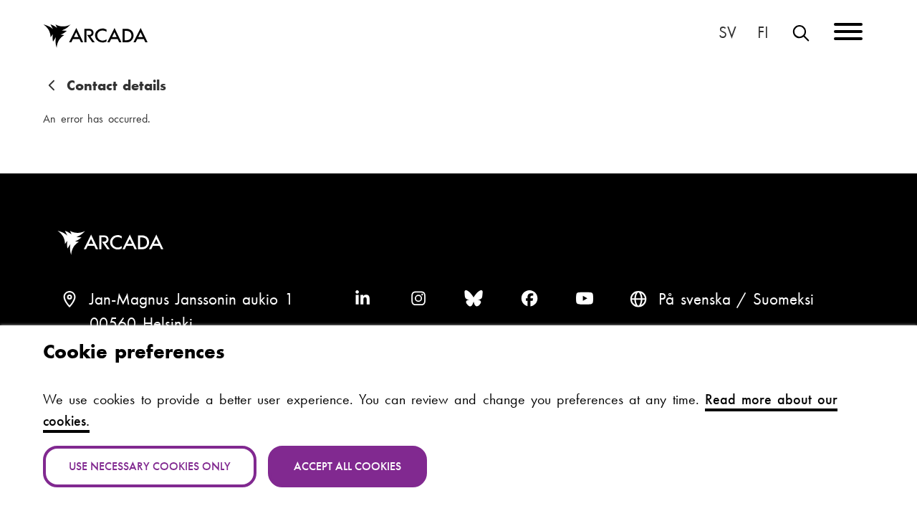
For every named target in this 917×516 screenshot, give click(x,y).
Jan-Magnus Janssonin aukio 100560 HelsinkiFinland (192, 323)
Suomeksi (764, 33)
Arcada (95, 36)
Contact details (117, 85)
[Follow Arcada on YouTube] (585, 299)
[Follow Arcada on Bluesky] (474, 299)
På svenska (728, 33)
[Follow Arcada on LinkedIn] (362, 299)
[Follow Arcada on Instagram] (418, 299)
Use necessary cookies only (150, 466)
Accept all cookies (347, 466)
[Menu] (848, 34)
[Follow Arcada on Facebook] (529, 299)
